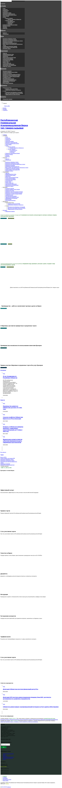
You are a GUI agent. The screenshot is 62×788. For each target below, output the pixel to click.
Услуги (4, 17)
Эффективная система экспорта (12, 94)
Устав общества (6, 60)
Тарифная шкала (7, 77)
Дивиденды (5, 56)
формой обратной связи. (49, 718)
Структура (5, 9)
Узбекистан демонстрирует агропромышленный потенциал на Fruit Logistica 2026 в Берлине (31, 707)
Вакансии (5, 28)
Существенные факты (8, 58)
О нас (4, 8)
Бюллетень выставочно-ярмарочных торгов (13, 40)
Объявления (6, 34)
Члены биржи (6, 16)
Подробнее (3, 218)
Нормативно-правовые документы (13, 90)
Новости (2, 30)
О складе (2, 267)
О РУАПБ (3, 6)
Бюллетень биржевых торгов (9, 38)
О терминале (10, 267)
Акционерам (4, 51)
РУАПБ (7, 783)
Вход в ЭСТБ (3, 457)
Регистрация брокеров (8, 83)
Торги (2, 36)
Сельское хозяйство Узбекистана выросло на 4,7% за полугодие (13, 417)
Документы (3, 85)
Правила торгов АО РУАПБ (11, 88)
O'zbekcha (5, 110)
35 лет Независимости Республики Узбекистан (10, 377)
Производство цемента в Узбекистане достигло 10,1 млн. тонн (12, 407)
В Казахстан (10, 22)
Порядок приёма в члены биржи (10, 72)
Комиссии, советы (7, 66)
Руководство (6, 10)
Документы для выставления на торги (11, 75)
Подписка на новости (6, 742)
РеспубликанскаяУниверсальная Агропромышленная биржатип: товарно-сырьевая (14, 124)
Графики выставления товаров (10, 46)
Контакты (3, 96)
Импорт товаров (9, 18)
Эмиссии (5, 53)
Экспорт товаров (9, 20)
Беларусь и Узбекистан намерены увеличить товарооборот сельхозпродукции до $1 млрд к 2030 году (13, 429)
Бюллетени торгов (7, 779)
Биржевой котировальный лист (10, 43)
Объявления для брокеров (9, 80)
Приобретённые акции (8, 55)
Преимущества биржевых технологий (13, 92)
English (4, 108)
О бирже (5, 777)
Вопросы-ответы (6, 25)
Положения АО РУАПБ (8, 59)
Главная (2, 3)
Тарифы (10, 244)
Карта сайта (7, 105)
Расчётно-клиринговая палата (9, 15)
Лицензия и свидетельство (9, 13)
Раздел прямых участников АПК (10, 47)
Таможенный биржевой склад (9, 79)
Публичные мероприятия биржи (10, 24)
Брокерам (3, 68)
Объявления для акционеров (9, 65)
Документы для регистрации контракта (11, 74)
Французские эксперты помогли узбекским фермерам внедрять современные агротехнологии (12, 441)
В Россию (10, 23)
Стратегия (5, 11)
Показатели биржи (7, 12)
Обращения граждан (7, 99)
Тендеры (5, 27)
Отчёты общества (7, 63)
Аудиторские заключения (8, 64)
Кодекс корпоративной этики (9, 57)
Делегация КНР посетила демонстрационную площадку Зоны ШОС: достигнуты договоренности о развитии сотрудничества (27, 698)
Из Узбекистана (11, 21)
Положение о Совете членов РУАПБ (11, 76)
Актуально (3, 370)
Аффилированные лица (8, 54)
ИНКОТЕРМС (6, 82)
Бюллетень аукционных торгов (10, 39)
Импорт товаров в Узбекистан (14, 19)
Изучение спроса (7, 48)
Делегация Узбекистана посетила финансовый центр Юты (20, 689)
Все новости (3, 452)
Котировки (5, 778)
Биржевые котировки (7, 41)
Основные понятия (7, 71)
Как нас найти (3, 766)
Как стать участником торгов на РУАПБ (14, 93)
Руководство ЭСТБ (7, 73)
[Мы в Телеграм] (1, 105)
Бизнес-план (6, 61)
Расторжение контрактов (8, 78)
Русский (5, 109)
